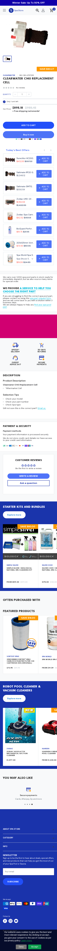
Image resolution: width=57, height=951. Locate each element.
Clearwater (9, 75)
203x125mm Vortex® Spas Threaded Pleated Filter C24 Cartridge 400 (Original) (26, 242)
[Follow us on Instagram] (10, 921)
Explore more (14, 514)
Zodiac (10, 749)
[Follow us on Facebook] (5, 921)
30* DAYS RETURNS (42, 350)
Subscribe (13, 881)
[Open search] (37, 10)
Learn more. (26, 940)
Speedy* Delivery (15, 350)
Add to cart (28, 125)
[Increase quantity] (29, 94)
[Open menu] (4, 10)
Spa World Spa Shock (26, 255)
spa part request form (40, 298)
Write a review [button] (28, 476)
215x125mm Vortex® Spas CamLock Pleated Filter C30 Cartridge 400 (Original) (20, 661)
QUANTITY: (7, 94)
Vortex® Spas (13, 656)
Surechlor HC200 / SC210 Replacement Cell (26, 158)
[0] (51, 10)
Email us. (42, 408)
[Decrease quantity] (15, 94)
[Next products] (51, 150)
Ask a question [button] (28, 483)
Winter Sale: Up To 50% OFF (28, 2)
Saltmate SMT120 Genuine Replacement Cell (26, 186)
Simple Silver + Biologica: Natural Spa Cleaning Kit (19, 569)
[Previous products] (44, 150)
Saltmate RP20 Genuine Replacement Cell (26, 172)
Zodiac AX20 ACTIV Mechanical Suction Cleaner (17, 753)
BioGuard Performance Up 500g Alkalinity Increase (26, 228)
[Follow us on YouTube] (16, 921)
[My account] (43, 10)
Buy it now (28, 134)
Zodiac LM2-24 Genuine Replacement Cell (26, 199)
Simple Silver (12, 565)
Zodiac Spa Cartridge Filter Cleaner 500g (26, 214)
